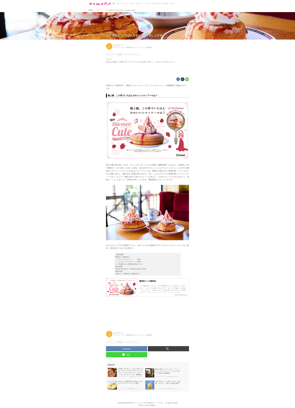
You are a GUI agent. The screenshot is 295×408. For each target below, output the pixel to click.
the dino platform (150, 405)
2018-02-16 (118, 45)
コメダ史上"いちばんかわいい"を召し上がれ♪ (135, 35)
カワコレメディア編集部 (123, 47)
